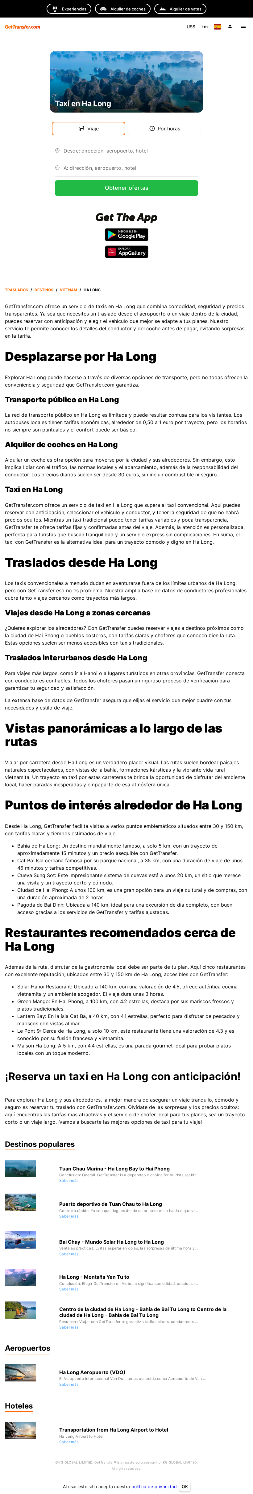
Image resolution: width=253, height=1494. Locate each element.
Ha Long (92, 290)
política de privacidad (154, 1486)
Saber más (69, 1180)
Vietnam (68, 290)
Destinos (44, 290)
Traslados (16, 290)
